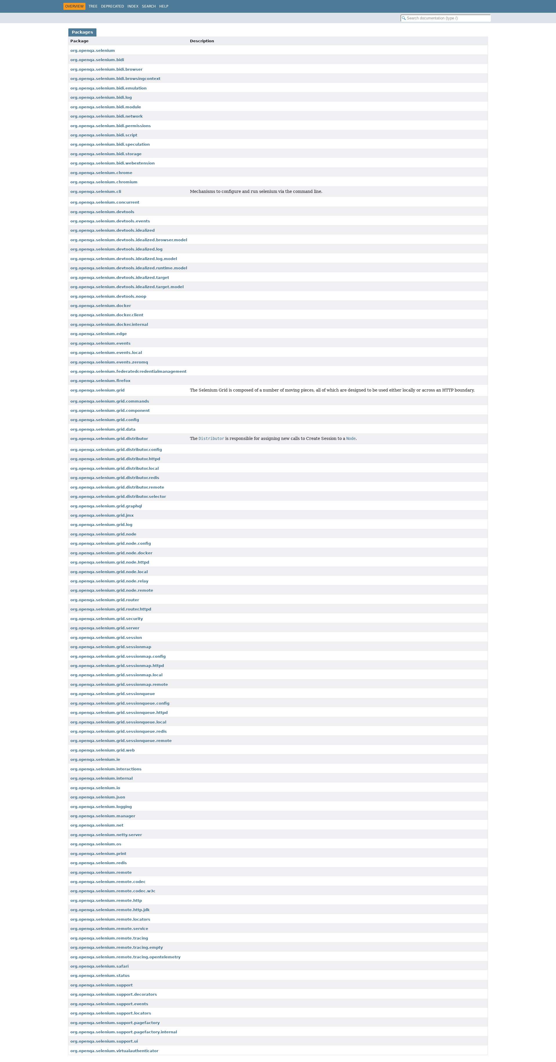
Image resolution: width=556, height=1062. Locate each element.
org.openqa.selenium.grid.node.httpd (109, 562)
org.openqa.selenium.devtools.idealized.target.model (127, 287)
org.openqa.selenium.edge (98, 334)
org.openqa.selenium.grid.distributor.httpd (115, 459)
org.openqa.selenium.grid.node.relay (109, 581)
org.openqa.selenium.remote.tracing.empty (116, 947)
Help (163, 6)
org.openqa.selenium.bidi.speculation (110, 144)
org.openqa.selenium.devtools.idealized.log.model (123, 259)
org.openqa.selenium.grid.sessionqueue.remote (121, 741)
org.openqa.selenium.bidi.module (105, 107)
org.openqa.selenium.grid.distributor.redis (114, 478)
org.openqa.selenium (92, 50)
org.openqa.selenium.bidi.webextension (112, 163)
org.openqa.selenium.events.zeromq (109, 362)
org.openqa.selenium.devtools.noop (108, 296)
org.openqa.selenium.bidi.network (106, 116)
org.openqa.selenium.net (96, 825)
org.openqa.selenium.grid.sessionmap (110, 647)
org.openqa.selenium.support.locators (110, 1013)
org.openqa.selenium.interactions (106, 769)
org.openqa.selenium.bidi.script (103, 135)
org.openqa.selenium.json (97, 797)
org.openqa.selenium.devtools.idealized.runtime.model (128, 268)
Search (149, 6)
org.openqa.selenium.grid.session (106, 637)
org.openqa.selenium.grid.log (101, 524)
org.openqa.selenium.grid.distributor (109, 438)
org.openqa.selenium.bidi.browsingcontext (115, 78)
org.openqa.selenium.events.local (106, 352)
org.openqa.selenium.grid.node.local (109, 572)
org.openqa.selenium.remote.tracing (109, 938)
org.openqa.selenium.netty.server (106, 835)
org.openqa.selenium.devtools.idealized (112, 230)
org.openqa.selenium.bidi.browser (106, 69)
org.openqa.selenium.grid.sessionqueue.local (118, 722)
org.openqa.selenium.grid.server (104, 628)
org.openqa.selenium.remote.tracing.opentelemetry (125, 957)
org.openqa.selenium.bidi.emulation (108, 88)
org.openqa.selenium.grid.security (106, 619)
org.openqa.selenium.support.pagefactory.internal (123, 1032)
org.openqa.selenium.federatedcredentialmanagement (128, 371)
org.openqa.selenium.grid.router (104, 600)
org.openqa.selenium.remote (101, 872)
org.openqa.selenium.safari (99, 966)
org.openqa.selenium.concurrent (104, 202)
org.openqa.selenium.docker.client (106, 315)
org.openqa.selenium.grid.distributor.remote (117, 487)
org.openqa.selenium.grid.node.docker (111, 553)
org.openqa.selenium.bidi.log (101, 97)
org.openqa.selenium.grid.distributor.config (116, 449)
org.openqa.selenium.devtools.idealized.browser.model (128, 240)
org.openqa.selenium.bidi (97, 60)
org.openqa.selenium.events (100, 343)
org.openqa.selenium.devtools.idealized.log (116, 249)
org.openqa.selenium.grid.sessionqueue (112, 694)
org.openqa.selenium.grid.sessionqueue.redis (118, 731)
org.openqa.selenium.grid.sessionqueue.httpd (119, 712)
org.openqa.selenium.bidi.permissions (110, 126)
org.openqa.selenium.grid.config (104, 420)
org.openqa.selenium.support (101, 985)
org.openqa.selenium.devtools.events (110, 221)
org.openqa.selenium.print (98, 853)
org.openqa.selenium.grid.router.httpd (110, 609)
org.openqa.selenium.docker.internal (109, 324)
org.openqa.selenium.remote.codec (108, 882)
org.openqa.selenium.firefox (100, 381)
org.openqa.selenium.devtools (102, 212)
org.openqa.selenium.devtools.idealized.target (119, 277)
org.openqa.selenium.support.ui (104, 1041)
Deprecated (112, 6)
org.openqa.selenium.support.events (109, 1004)
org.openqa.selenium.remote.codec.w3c (113, 891)
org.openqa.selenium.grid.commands (109, 401)
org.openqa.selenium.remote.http (106, 900)
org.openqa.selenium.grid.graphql (106, 506)
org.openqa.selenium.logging (101, 807)
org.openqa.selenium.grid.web (102, 750)
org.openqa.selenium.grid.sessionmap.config (118, 656)
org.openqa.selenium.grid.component (110, 410)
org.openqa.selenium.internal (101, 778)
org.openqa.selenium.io (95, 788)
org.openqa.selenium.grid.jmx (101, 515)
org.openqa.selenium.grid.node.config (110, 543)
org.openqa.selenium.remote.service (109, 928)
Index (132, 6)
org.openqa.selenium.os (95, 844)
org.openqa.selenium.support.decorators (113, 994)
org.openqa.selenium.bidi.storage (106, 154)
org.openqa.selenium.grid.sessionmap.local (116, 675)
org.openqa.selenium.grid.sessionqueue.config (119, 703)
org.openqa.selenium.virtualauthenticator (114, 1051)
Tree (93, 6)
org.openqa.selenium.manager (102, 816)
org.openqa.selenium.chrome (101, 173)
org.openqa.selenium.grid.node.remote (111, 590)
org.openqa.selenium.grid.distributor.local (114, 468)
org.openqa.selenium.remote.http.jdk (110, 910)
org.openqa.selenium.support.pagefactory (115, 1023)
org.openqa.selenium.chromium (104, 182)
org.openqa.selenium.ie (95, 759)
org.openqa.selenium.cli (95, 191)
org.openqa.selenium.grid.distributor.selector (118, 496)
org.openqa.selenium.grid (97, 390)
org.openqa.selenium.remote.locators (110, 919)
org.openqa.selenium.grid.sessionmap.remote (119, 684)
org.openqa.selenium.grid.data (103, 429)
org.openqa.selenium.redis (98, 863)
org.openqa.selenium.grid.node (103, 534)
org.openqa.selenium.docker (100, 306)
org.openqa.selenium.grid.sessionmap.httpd (117, 665)
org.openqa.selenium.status (100, 975)
